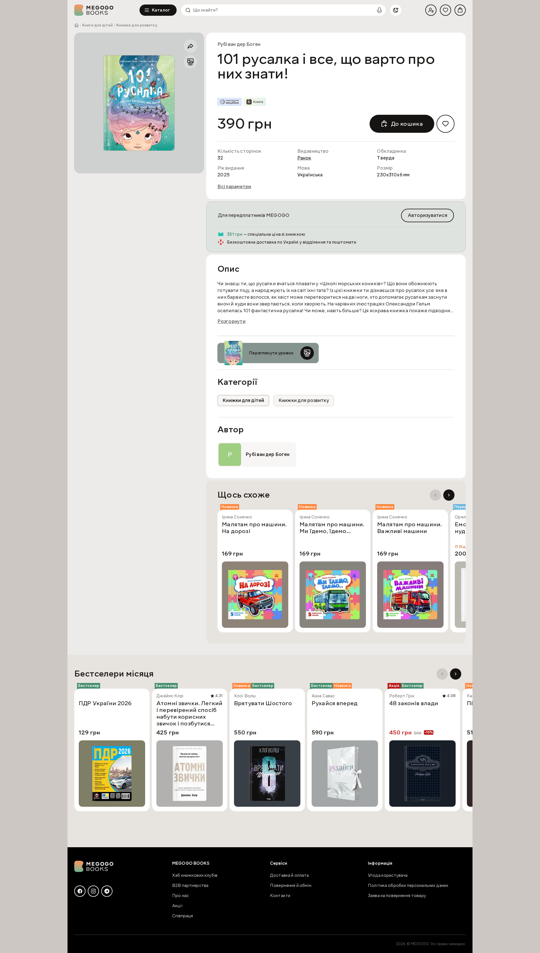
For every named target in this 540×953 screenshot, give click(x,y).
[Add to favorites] (445, 124)
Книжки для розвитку (136, 25)
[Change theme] (395, 10)
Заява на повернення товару (397, 895)
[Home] (107, 10)
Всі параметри (234, 187)
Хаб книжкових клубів (194, 875)
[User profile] (430, 10)
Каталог (161, 10)
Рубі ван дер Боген (238, 44)
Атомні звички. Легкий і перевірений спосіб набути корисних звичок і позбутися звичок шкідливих (189, 713)
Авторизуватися (427, 215)
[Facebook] (80, 891)
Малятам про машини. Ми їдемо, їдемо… (332, 528)
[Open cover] (139, 102)
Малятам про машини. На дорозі (254, 528)
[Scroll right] (448, 495)
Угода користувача (388, 875)
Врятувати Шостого (263, 703)
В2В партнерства (190, 885)
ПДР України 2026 (105, 703)
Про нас (180, 895)
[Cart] (460, 10)
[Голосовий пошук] (379, 10)
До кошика (407, 124)
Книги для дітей (97, 25)
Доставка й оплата (289, 875)
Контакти (280, 895)
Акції (177, 906)
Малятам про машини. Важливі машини (409, 528)
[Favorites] (445, 10)
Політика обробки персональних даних (408, 885)
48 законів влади (413, 703)
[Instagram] (93, 891)
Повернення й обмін (290, 885)
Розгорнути (231, 321)
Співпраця (182, 916)
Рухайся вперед (334, 703)
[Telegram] (106, 891)
